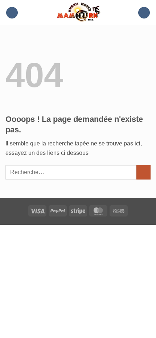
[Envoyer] (143, 172)
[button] (12, 13)
